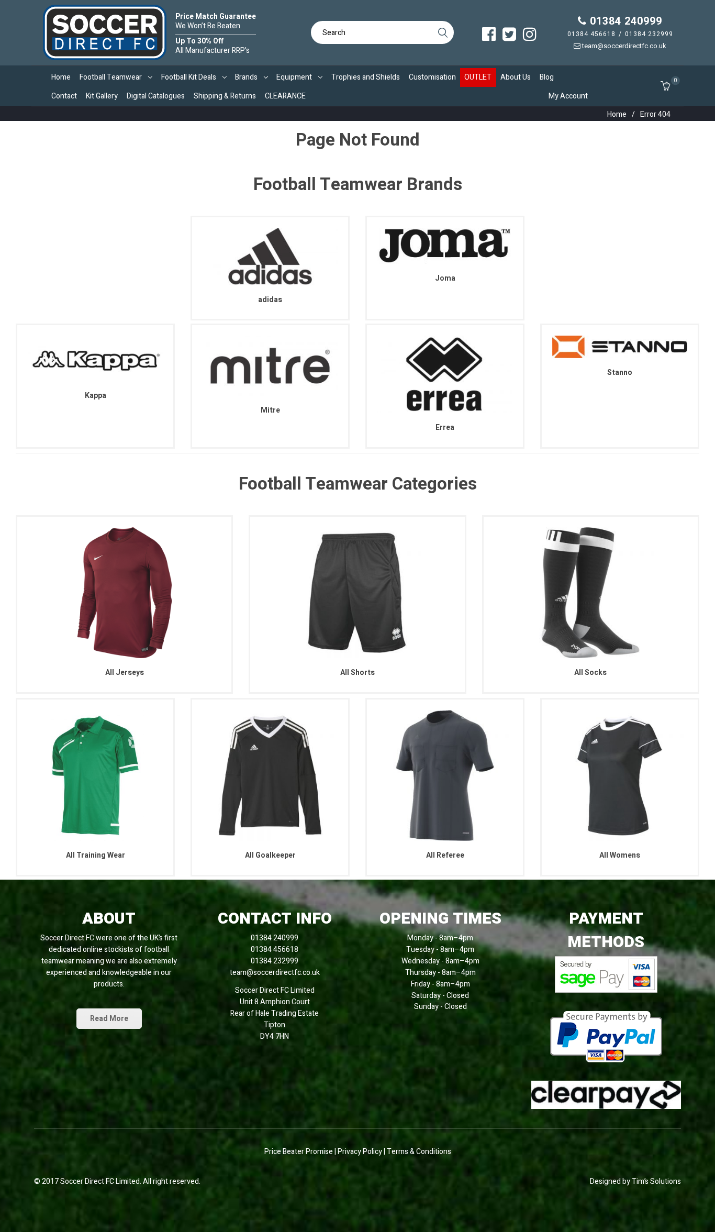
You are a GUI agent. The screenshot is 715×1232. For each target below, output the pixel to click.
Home (617, 114)
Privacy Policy (361, 1151)
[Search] (442, 32)
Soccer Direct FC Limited (100, 1181)
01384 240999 (624, 21)
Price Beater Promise (298, 1151)
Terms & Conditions (419, 1151)
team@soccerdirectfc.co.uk (623, 46)
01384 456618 (591, 34)
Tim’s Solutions (656, 1181)
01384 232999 (649, 34)
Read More (109, 1018)
